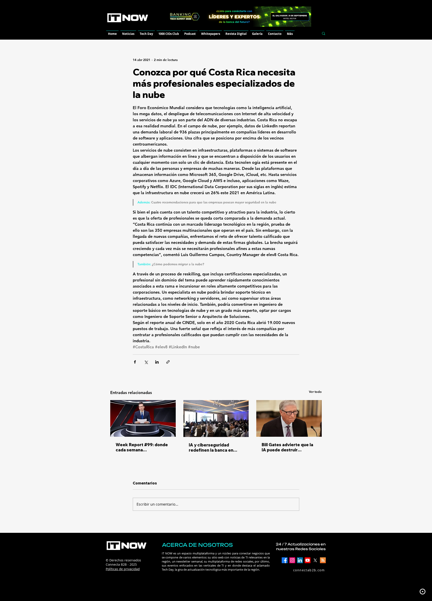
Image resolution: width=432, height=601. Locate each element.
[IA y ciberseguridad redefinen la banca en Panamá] (216, 418)
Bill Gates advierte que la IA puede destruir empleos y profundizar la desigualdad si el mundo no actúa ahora (287, 447)
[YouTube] (307, 560)
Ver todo (315, 392)
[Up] (422, 591)
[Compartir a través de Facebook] (135, 362)
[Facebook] (285, 560)
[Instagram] (292, 560)
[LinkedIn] (300, 560)
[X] (315, 560)
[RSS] (323, 560)
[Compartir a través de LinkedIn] (157, 362)
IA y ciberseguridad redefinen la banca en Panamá (211, 447)
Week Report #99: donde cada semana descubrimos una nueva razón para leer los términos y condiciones (142, 447)
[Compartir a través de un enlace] (168, 362)
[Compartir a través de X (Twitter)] (146, 362)
